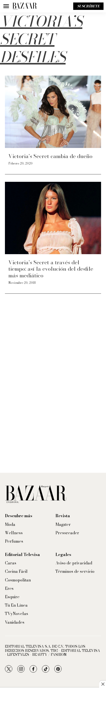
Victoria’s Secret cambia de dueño (50, 156)
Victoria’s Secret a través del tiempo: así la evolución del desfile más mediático (50, 269)
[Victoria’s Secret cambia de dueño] (53, 112)
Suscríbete (88, 6)
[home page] (24, 6)
